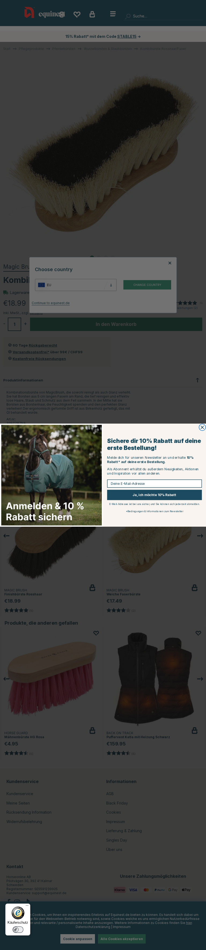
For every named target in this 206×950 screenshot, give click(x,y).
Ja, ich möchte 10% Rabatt (154, 495)
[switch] (18, 929)
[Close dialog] (202, 427)
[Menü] (27, 907)
